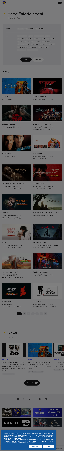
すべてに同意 (48, 446)
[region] (28, 440)
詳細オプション (35, 446)
